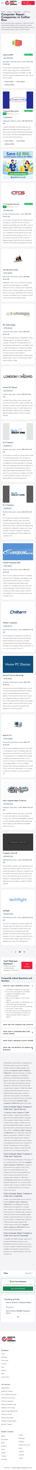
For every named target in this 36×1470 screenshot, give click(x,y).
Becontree (6, 917)
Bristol (3, 1449)
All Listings (4, 1357)
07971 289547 (8, 273)
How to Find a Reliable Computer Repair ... (18, 1312)
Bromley (5, 214)
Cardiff (3, 1453)
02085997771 (8, 446)
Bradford (3, 1446)
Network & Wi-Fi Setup (8, 1408)
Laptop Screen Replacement (9, 1411)
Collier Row (6, 332)
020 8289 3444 (8, 210)
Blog (2, 1367)
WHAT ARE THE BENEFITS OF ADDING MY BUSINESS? (18, 1048)
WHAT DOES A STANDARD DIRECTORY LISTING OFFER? (16, 1032)
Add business (27, 965)
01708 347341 (8, 626)
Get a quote (4, 1360)
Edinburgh (22, 1438)
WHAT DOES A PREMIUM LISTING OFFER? (18, 1041)
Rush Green (6, 277)
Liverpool (21, 1455)
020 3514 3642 (8, 804)
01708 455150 (8, 679)
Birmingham (4, 1439)
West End (13, 121)
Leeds (20, 1448)
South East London (15, 62)
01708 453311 (8, 566)
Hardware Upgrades (7, 1401)
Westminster (6, 121)
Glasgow (21, 1442)
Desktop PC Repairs (7, 1391)
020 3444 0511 (8, 391)
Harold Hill (6, 630)
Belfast (3, 1436)
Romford (5, 394)
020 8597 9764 (8, 856)
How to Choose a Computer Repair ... (18, 1303)
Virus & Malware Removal (8, 1395)
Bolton (3, 1443)
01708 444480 (8, 739)
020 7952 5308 (8, 58)
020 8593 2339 (8, 914)
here (10, 990)
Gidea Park (6, 570)
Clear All (28, 1273)
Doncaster (4, 1459)
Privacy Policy (5, 1377)
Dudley (21, 1435)
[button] (31, 1273)
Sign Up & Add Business (18, 1289)
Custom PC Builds (6, 1414)
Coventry (3, 1456)
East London (14, 277)
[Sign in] (19, 3)
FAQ (2, 1374)
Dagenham (6, 807)
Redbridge (6, 860)
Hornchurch (6, 682)
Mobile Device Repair (7, 1418)
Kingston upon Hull (24, 1445)
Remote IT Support (6, 1424)
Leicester (21, 1451)
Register (3, 1370)
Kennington (6, 62)
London (24, 62)
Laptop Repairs (5, 1388)
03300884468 (8, 117)
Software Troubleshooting (8, 1404)
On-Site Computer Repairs (8, 1421)
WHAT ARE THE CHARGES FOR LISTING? (17, 1025)
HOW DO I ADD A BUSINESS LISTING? (16, 986)
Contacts (3, 1364)
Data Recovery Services (8, 1398)
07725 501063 (8, 328)
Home (3, 1354)
